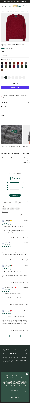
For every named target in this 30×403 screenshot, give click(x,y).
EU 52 (13, 77)
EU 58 (23, 77)
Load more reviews (15, 336)
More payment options (15, 91)
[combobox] (23, 214)
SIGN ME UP (15, 354)
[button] (2, 6)
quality (4, 208)
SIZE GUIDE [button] (4, 55)
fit (8, 208)
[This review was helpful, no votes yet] (23, 237)
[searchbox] (8, 202)
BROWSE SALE (15, 397)
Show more (5, 212)
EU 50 (9, 77)
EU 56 (20, 77)
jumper (12, 208)
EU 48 (5, 77)
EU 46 (2, 77)
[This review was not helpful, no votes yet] (26, 237)
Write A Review (15, 195)
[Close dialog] (27, 374)
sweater (17, 208)
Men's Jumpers (4, 11)
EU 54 (16, 77)
